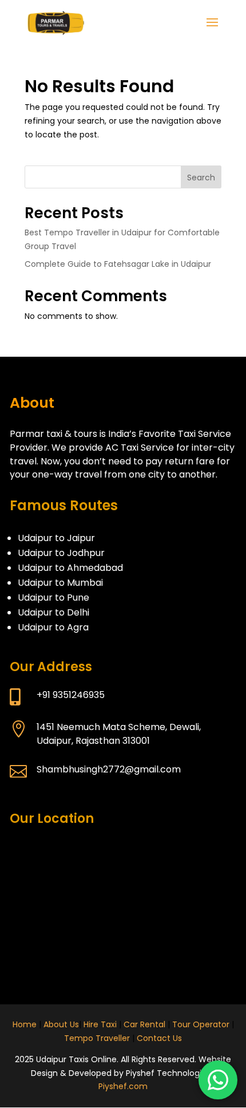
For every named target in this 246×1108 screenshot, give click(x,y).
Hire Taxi (100, 1024)
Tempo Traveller (97, 1038)
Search (201, 177)
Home (25, 1024)
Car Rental (144, 1024)
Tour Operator (200, 1024)
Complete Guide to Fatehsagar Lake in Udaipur (118, 264)
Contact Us (159, 1038)
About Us (61, 1024)
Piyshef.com (123, 1086)
